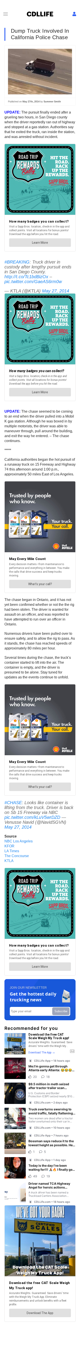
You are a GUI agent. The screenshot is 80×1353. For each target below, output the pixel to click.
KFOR (9, 846)
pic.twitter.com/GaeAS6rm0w (33, 281)
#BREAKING (17, 262)
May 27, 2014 (55, 290)
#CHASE (13, 802)
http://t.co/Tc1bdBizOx (26, 276)
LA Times (11, 851)
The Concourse (16, 856)
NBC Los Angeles (18, 841)
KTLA (9, 861)
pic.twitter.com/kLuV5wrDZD (32, 817)
